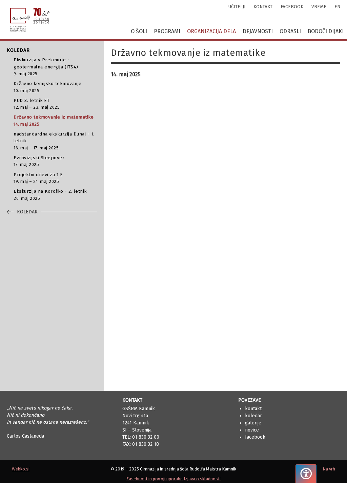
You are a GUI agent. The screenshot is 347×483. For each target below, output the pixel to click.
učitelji (236, 6)
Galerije (253, 423)
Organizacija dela (211, 31)
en (337, 6)
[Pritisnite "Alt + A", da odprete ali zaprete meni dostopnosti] (306, 473)
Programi (167, 31)
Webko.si (20, 468)
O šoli (139, 31)
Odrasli (290, 31)
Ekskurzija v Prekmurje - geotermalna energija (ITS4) (46, 66)
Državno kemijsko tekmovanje (48, 87)
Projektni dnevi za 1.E (38, 178)
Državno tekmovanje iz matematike (54, 120)
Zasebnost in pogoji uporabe (154, 478)
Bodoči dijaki (326, 31)
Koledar (253, 416)
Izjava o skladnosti (202, 478)
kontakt (262, 6)
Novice (252, 430)
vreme (318, 6)
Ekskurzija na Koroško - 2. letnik (50, 194)
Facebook (255, 437)
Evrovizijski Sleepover (39, 161)
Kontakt (253, 409)
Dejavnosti (258, 31)
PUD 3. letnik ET (37, 104)
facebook (292, 6)
